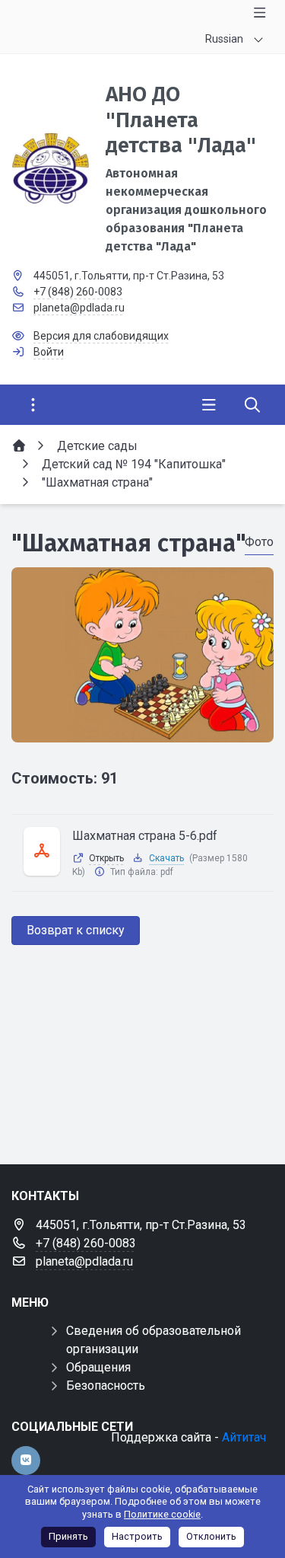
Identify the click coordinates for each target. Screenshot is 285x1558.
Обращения (98, 1367)
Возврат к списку (76, 930)
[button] (143, 728)
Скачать (166, 858)
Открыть (106, 858)
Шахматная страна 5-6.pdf (144, 835)
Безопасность (105, 1385)
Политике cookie (162, 1514)
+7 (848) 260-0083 (77, 292)
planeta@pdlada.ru (79, 308)
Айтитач (244, 1437)
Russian (224, 39)
